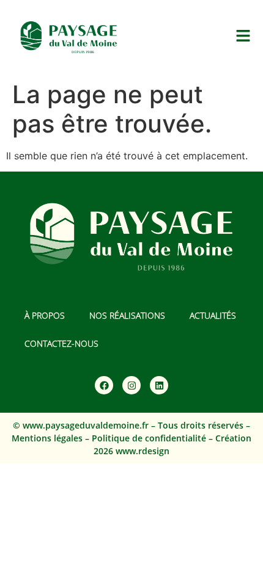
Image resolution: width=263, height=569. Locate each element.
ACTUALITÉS (213, 315)
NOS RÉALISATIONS (127, 315)
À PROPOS (44, 315)
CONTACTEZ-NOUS (61, 343)
